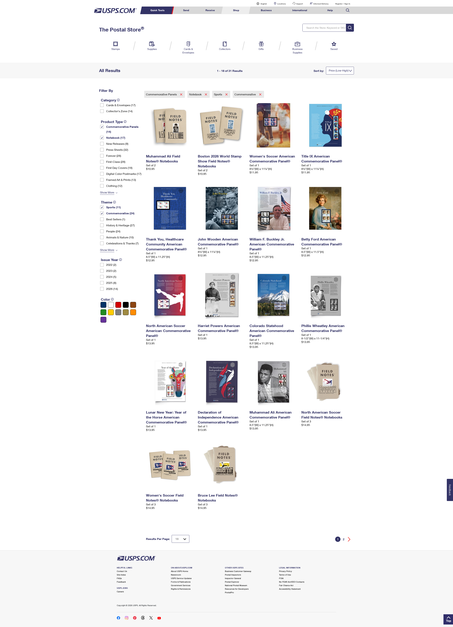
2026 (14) (112, 288)
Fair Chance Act (286, 585)
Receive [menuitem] (210, 10)
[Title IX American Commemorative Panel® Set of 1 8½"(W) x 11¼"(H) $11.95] (325, 125)
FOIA (281, 578)
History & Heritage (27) (120, 225)
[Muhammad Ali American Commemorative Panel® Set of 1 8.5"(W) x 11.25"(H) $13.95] (274, 381)
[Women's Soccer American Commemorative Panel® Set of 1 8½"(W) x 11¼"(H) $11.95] (274, 125)
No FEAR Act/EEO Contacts (291, 582)
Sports (218, 94)
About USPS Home (179, 571)
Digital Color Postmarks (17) (123, 173)
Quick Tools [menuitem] (157, 10)
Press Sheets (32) (117, 149)
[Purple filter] (103, 320)
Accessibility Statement (290, 589)
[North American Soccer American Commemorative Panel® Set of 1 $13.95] (170, 295)
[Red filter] (118, 305)
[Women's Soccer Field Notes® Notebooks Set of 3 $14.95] (170, 464)
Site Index (121, 575)
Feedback (121, 582)
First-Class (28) (115, 161)
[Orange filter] (133, 312)
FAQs (119, 578)
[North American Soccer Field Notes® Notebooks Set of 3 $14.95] (325, 381)
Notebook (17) (115, 137)
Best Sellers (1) (115, 219)
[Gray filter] (118, 312)
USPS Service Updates (181, 578)
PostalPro (229, 592)
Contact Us (122, 571)
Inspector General (233, 578)
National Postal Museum (236, 585)
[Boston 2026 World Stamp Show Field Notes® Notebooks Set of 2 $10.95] (222, 125)
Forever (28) (113, 155)
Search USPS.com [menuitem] (347, 10)
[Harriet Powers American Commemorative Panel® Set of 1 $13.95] (222, 295)
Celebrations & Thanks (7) (122, 243)
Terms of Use (285, 575)
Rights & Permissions (181, 589)
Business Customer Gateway (238, 571)
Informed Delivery (320, 4)
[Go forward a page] (349, 539)
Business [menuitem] (266, 10)
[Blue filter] (103, 305)
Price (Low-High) (338, 70)
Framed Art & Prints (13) (121, 179)
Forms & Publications (181, 582)
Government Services (180, 585)
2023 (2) (111, 270)
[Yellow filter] (111, 312)
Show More (107, 192)
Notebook (195, 94)
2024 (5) (111, 276)
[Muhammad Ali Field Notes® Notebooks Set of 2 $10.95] (170, 125)
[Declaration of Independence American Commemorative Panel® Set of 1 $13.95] (222, 381)
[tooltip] (118, 100)
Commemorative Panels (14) (122, 129)
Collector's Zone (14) (119, 111)
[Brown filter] (133, 305)
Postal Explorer (232, 582)
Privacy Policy (285, 571)
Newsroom (176, 575)
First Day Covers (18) (119, 167)
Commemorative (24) (120, 213)
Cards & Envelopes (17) (121, 105)
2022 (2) (111, 264)
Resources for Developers (237, 589)
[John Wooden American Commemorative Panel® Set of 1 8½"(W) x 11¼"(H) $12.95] (222, 208)
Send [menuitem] (186, 10)
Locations (281, 4)
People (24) (113, 231)
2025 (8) (111, 282)
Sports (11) (113, 207)
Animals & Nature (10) (120, 237)
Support (299, 4)
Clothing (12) (114, 185)
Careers (120, 591)
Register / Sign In (342, 4)
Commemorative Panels (161, 94)
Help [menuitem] (330, 10)
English (260, 4)
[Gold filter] (126, 312)
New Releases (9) (117, 143)
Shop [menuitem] (236, 10)
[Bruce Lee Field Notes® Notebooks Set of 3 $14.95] (222, 464)
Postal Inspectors (233, 575)
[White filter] (111, 305)
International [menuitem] (299, 10)
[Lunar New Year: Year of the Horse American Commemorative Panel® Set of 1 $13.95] (170, 381)
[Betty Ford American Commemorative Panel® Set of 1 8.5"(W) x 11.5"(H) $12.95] (325, 208)
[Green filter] (103, 312)
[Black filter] (126, 305)
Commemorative (245, 94)
